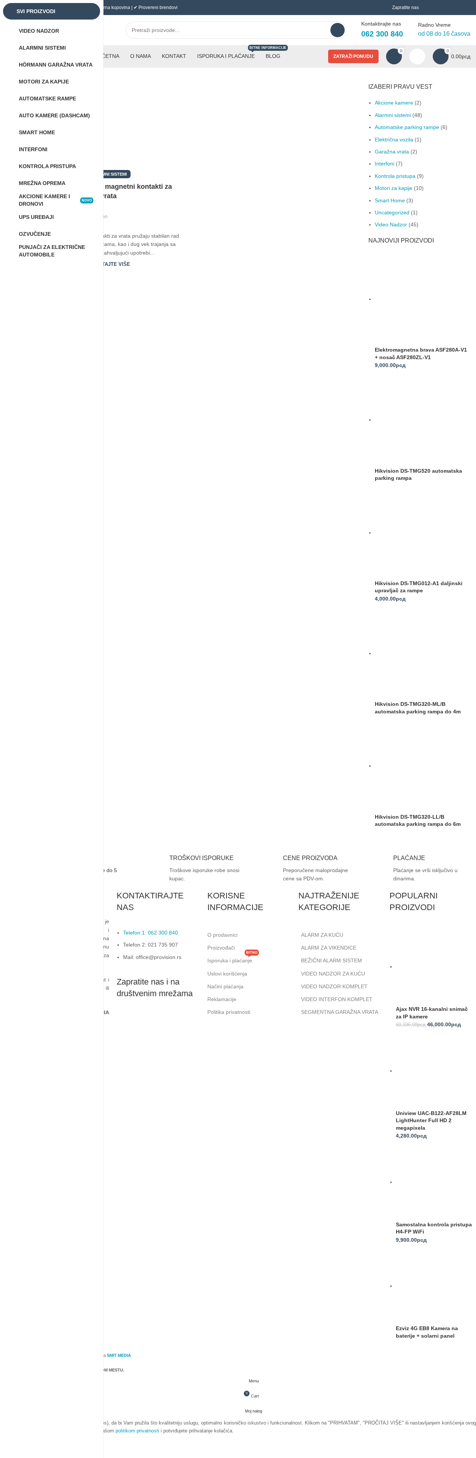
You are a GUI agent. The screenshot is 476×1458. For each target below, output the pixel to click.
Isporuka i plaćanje (232, 958)
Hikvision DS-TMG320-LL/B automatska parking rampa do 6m (418, 820)
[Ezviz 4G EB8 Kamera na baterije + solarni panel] (434, 1286)
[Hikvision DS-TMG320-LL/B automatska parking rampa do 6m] (422, 766)
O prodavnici (222, 935)
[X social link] (126, 211)
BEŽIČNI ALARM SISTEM (331, 960)
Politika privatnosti (228, 1012)
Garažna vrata (392, 152)
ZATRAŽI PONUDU (353, 56)
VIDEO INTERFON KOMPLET (337, 999)
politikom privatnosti (137, 1431)
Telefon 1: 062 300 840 (150, 933)
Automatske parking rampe (407, 127)
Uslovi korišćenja (227, 974)
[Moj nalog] (417, 56)
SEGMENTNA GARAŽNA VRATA (339, 1012)
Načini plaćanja (225, 986)
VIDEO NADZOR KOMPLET (334, 986)
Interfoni (384, 164)
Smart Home (390, 200)
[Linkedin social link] (144, 211)
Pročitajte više (108, 264)
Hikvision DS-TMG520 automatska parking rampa (418, 474)
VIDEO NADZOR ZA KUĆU (333, 974)
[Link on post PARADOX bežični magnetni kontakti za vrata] (108, 128)
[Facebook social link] (117, 211)
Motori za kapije (393, 188)
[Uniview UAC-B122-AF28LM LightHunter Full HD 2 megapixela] (434, 1071)
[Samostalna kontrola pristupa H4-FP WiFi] (434, 1182)
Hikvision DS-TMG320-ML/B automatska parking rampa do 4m (418, 708)
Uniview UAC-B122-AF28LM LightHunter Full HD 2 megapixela (431, 1120)
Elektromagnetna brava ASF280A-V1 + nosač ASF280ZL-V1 (421, 353)
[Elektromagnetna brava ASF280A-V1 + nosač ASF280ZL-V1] (422, 299)
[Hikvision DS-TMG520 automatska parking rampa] (422, 420)
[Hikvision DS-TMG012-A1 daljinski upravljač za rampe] (422, 532)
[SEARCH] (337, 30)
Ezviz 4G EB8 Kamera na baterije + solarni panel (427, 1332)
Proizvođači (221, 948)
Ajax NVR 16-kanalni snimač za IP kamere (432, 1013)
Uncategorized (392, 212)
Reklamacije (221, 999)
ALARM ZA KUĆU (322, 935)
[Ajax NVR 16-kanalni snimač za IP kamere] (434, 966)
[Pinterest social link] (135, 211)
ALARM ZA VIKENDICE (328, 948)
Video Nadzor (391, 225)
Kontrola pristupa (395, 176)
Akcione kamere (394, 103)
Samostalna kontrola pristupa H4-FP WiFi (434, 1228)
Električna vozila (394, 140)
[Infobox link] (192, 868)
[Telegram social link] (153, 211)
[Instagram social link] (143, 1022)
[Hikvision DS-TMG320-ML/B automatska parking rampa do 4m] (422, 653)
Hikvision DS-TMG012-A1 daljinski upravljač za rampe (418, 587)
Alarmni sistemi (108, 174)
